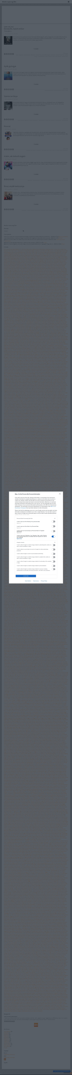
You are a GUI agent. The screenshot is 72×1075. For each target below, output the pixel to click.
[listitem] (36, 518)
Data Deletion (28, 580)
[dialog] (36, 537)
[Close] (60, 494)
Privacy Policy (44, 580)
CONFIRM (25, 576)
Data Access (36, 580)
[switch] (53, 521)
